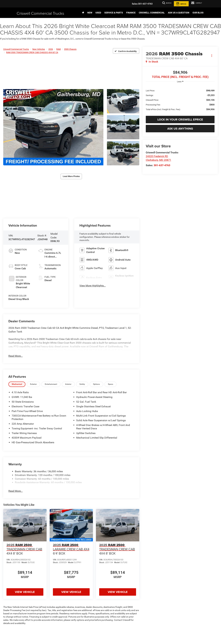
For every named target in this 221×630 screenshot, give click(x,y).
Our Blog (198, 12)
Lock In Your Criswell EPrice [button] (180, 119)
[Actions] (212, 55)
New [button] (89, 12)
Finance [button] (131, 12)
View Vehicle (25, 592)
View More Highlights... (92, 285)
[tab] (16, 384)
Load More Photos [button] (71, 176)
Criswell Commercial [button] (152, 12)
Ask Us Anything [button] (180, 128)
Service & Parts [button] (113, 12)
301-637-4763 (162, 165)
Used (98, 12)
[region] (180, 99)
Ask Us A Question (178, 12)
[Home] (83, 12)
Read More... (15, 355)
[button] (53, 127)
